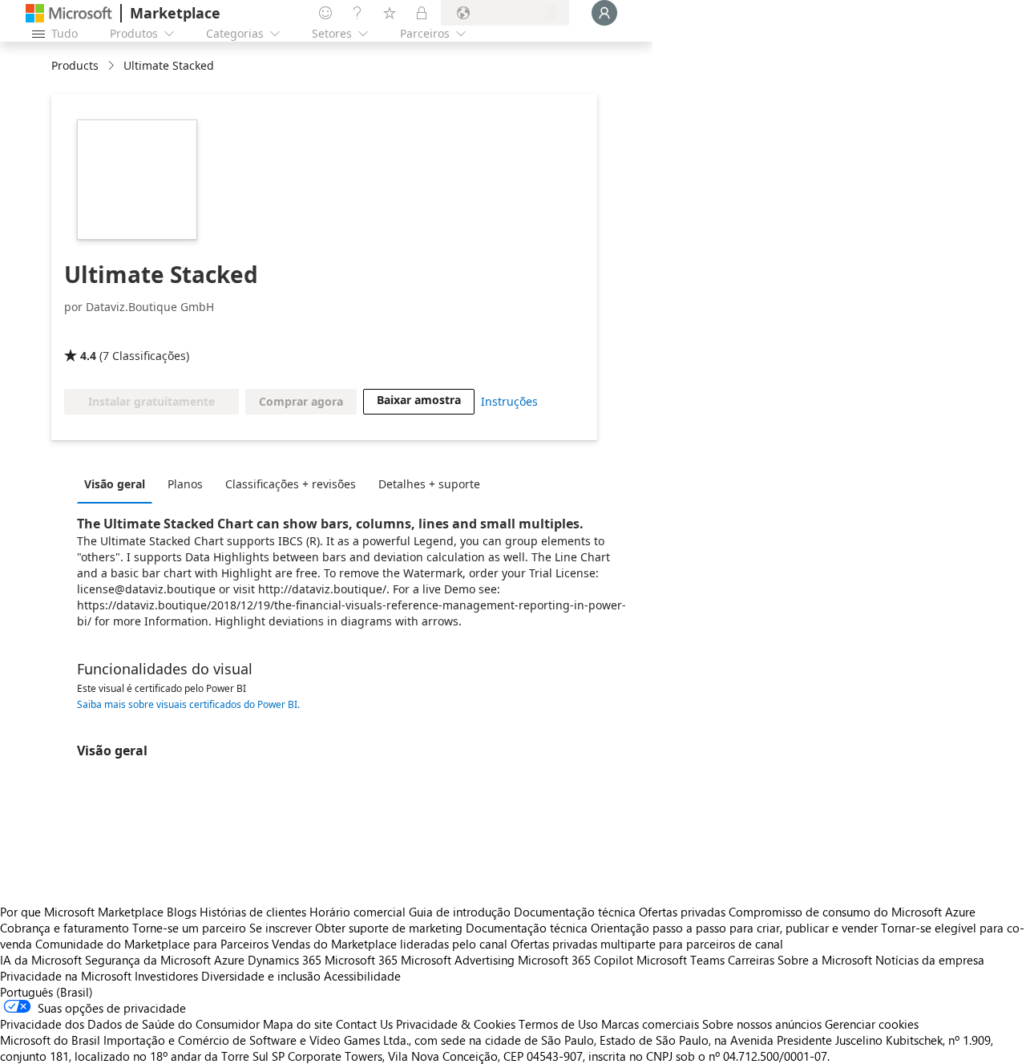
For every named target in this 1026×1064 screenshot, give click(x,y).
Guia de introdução (460, 912)
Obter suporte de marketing (389, 928)
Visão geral (114, 484)
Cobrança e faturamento (64, 928)
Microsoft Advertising (458, 960)
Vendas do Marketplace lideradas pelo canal (389, 944)
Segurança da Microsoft (148, 960)
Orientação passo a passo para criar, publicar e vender (734, 928)
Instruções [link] (509, 401)
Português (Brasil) (46, 992)
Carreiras (751, 960)
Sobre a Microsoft (825, 960)
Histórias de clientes (253, 912)
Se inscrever (280, 928)
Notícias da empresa (929, 960)
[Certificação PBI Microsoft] (171, 333)
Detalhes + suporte (429, 484)
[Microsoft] (69, 13)
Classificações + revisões (290, 484)
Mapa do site (298, 1024)
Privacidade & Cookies (455, 1024)
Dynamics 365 (284, 960)
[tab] (118, 483)
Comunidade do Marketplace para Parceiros (152, 944)
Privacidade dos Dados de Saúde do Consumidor (130, 1024)
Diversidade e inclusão (261, 976)
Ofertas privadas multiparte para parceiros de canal (647, 944)
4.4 (88, 355)
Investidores (166, 976)
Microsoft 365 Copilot (575, 960)
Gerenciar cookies (872, 1024)
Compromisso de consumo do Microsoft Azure (852, 912)
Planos (185, 484)
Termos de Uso (558, 1024)
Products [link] (75, 65)
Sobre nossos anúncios (762, 1024)
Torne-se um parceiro (189, 928)
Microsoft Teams (680, 960)
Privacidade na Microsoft (65, 976)
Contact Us (364, 1024)
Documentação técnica (575, 912)
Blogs (181, 912)
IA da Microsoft (41, 960)
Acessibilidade (362, 976)
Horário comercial (357, 912)
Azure (229, 960)
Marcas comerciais (650, 1024)
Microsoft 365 (361, 960)
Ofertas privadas (682, 912)
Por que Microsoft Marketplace (82, 912)
